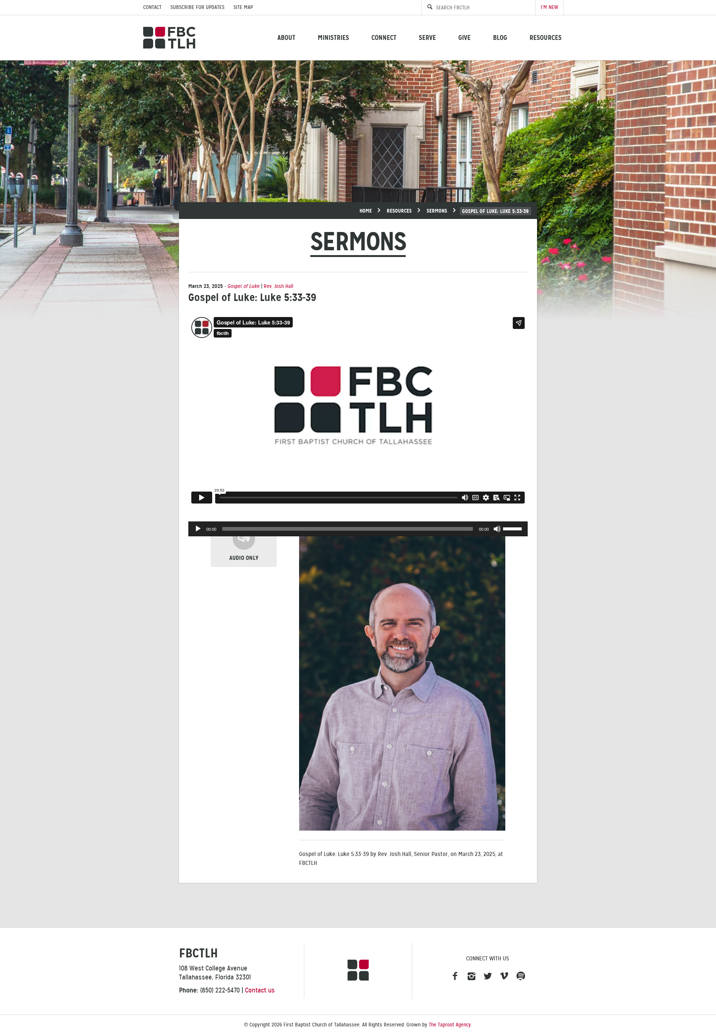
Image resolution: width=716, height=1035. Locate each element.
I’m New (549, 7)
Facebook (455, 976)
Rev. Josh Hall (278, 286)
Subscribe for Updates (197, 7)
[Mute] (497, 529)
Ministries (333, 37)
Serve (427, 37)
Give (464, 37)
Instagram (471, 976)
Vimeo (504, 976)
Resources (546, 37)
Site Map (243, 7)
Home (365, 210)
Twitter (487, 976)
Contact (152, 7)
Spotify (520, 976)
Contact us (260, 990)
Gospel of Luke (243, 286)
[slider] (513, 528)
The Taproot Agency (450, 1025)
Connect (383, 37)
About (286, 37)
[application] (358, 528)
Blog (500, 37)
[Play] (198, 529)
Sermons (437, 210)
